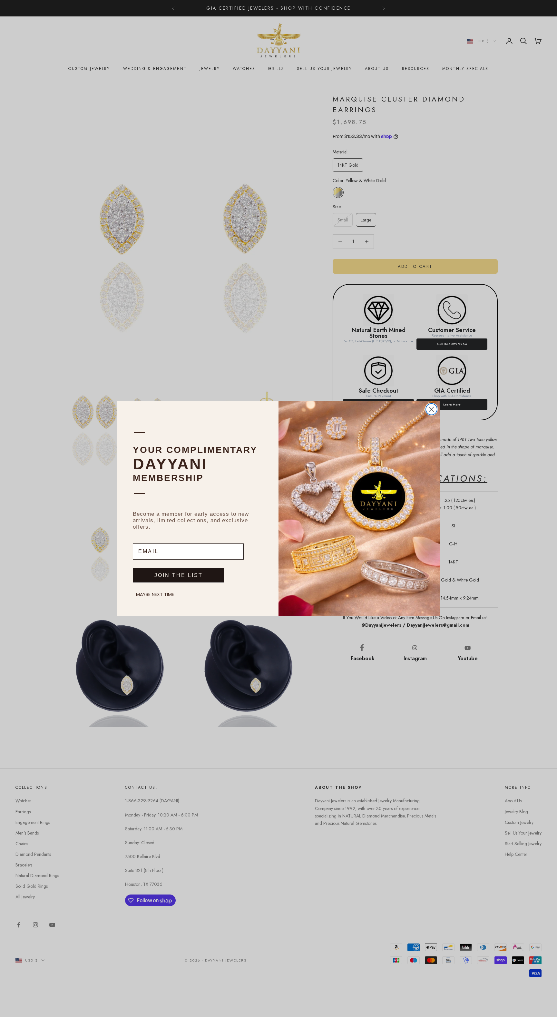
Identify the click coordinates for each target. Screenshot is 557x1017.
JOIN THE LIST (178, 575)
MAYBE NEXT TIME (155, 594)
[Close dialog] (431, 409)
